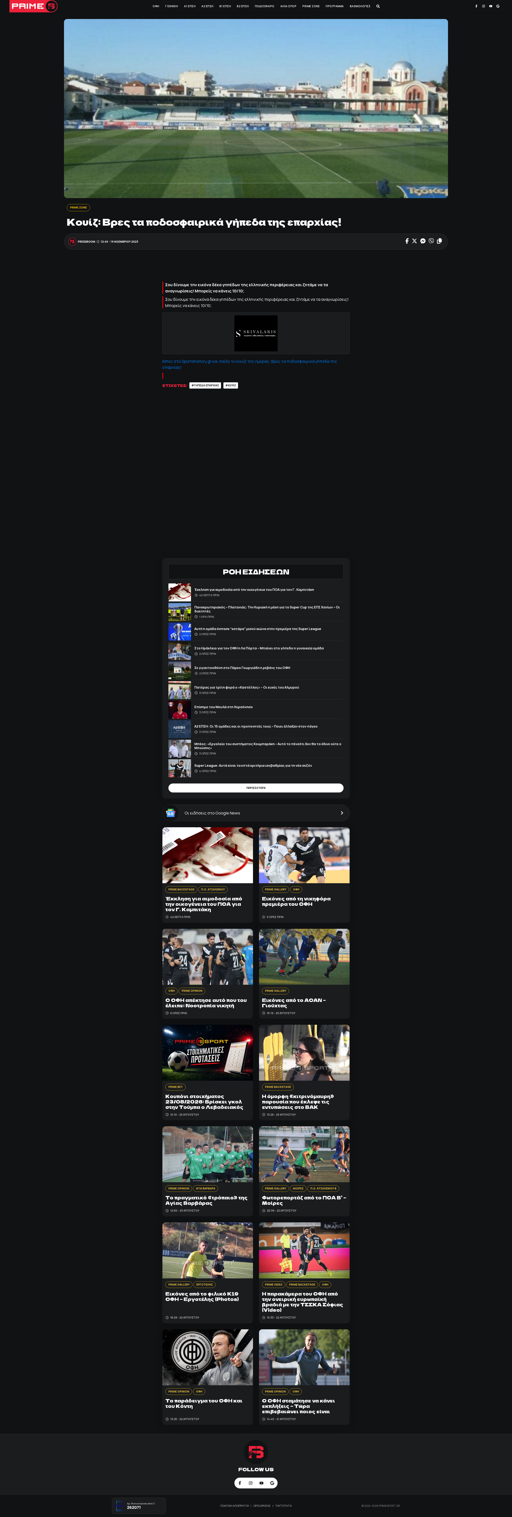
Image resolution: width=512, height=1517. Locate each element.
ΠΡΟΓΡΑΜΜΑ (335, 6)
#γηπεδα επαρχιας (205, 385)
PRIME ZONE (311, 6)
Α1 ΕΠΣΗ (190, 6)
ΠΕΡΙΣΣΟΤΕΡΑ (256, 788)
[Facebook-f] (476, 6)
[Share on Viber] (431, 241)
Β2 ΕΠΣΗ (243, 6)
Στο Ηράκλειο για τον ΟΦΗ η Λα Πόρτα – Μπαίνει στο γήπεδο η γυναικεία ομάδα (259, 648)
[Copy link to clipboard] (439, 241)
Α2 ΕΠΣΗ (207, 6)
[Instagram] (483, 6)
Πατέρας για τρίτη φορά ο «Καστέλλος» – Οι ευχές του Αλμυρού (246, 687)
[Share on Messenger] (423, 241)
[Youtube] (490, 6)
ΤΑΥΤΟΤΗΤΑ (283, 1506)
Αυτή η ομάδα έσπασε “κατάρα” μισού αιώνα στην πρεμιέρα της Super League (257, 628)
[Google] (498, 6)
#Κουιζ (230, 385)
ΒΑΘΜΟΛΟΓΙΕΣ (360, 6)
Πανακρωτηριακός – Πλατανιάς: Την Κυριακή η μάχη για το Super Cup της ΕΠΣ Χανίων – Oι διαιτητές (267, 609)
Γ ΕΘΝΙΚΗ (171, 6)
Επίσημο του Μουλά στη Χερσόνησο (223, 707)
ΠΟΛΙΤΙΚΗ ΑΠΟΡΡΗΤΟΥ (235, 1506)
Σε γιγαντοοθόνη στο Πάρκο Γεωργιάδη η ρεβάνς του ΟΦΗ (242, 667)
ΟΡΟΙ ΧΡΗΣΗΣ (262, 1506)
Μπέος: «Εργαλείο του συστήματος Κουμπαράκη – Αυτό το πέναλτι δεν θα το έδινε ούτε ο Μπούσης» (267, 746)
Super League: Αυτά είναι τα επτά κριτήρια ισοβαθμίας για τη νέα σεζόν (253, 765)
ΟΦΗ (156, 6)
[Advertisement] (256, 268)
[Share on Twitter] (414, 241)
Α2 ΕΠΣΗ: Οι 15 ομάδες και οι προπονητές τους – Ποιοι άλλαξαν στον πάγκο (256, 726)
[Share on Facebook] (407, 241)
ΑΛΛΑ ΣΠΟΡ (288, 6)
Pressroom (86, 241)
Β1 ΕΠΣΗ (225, 6)
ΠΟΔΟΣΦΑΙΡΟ (264, 6)
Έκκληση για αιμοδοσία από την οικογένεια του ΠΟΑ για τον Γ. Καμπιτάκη (254, 589)
